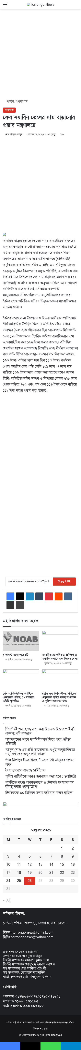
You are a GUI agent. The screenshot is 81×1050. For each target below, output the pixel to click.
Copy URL (64, 581)
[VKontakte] (68, 596)
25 (19, 881)
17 (8, 872)
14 (51, 864)
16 (73, 864)
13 (40, 864)
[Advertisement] (40, 53)
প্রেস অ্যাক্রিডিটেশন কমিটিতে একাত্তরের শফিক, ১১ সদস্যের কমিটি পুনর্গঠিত (18, 697)
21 (51, 872)
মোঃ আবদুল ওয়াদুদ (13, 134)
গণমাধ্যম (22, 101)
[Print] (20, 605)
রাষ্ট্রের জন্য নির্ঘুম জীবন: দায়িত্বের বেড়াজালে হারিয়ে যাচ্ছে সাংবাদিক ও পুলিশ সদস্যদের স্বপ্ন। (59, 697)
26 (30, 881)
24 (8, 881)
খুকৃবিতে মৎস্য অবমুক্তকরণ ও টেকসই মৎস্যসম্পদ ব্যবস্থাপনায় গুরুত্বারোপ (39, 784)
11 (19, 864)
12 (30, 864)
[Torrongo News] (40, 5)
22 (62, 872)
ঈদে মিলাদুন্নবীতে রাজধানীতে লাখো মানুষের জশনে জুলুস (40, 762)
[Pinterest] (49, 596)
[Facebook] (10, 596)
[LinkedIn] (30, 596)
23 (73, 872)
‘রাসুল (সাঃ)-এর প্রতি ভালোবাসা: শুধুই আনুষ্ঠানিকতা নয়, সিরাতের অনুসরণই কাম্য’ (40, 751)
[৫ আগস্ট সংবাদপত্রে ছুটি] (21, 641)
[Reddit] (59, 596)
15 (62, 864)
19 (30, 872)
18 (19, 872)
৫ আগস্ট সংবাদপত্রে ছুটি (15, 655)
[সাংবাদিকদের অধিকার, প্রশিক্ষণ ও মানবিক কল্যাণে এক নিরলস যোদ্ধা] (60, 641)
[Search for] (76, 6)
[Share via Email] (10, 605)
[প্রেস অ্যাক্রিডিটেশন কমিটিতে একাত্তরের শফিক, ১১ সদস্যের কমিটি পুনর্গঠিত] (21, 679)
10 (8, 864)
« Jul (6, 900)
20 (40, 872)
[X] (20, 596)
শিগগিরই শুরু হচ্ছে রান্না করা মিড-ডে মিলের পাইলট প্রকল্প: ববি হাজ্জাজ (40, 731)
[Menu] (5, 6)
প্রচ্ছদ (10, 101)
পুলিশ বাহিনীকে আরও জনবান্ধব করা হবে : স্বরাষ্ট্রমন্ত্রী (40, 776)
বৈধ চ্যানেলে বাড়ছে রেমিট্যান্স (25, 770)
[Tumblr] (39, 596)
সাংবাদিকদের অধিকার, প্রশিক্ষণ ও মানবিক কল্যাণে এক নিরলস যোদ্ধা (59, 657)
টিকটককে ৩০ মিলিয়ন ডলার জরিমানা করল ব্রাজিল (38, 792)
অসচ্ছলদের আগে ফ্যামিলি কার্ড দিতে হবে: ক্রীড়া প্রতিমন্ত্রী (38, 741)
